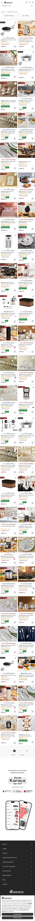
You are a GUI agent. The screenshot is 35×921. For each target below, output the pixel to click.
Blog (4, 880)
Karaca (5, 844)
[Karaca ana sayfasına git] (17, 891)
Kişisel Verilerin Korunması (10, 857)
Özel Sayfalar (7, 871)
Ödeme (5, 884)
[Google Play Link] (17, 791)
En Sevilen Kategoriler (9, 866)
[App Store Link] (7, 791)
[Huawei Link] (28, 791)
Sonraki (22, 755)
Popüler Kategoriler (8, 862)
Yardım (5, 848)
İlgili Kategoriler (7, 875)
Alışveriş (5, 853)
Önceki (13, 755)
